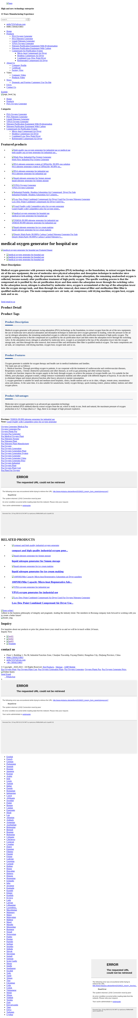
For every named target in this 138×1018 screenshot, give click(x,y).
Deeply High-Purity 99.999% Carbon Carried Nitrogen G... (37, 237)
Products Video (18, 77)
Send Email (6, 674)
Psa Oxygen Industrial (10, 463)
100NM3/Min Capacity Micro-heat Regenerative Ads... (42, 582)
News (8, 80)
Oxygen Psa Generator (10, 434)
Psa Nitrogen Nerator (10, 439)
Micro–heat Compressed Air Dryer (32, 53)
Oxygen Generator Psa (10, 429)
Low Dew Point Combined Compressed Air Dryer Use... (42, 603)
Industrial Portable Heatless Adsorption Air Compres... (35, 195)
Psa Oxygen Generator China (13, 458)
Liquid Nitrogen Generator (23, 41)
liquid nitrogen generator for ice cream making (31, 230)
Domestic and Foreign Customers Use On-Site (31, 82)
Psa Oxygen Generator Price (13, 460)
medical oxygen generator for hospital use (29, 216)
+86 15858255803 (14, 662)
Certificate (16, 68)
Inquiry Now (6, 632)
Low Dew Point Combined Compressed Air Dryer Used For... (38, 202)
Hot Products (48, 667)
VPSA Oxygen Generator (23, 43)
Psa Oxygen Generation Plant (13, 451)
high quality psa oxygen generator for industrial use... (34, 152)
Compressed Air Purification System (27, 51)
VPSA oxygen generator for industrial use (35, 592)
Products (10, 34)
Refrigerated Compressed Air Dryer (32, 60)
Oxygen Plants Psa (9, 431)
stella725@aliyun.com (15, 24)
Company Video (19, 75)
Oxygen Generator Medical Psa (14, 426)
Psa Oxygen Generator (10, 456)
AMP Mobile (69, 667)
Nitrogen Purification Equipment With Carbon (31, 48)
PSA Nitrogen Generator (22, 38)
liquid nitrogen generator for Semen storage (30, 180)
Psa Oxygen (6, 446)
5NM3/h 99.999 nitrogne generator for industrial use (34, 223)
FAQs (9, 85)
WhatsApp (9, 677)
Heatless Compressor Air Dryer (30, 55)
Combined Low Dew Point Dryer (31, 58)
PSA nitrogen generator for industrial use (29, 173)
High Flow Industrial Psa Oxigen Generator (30, 159)
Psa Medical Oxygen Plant (12, 436)
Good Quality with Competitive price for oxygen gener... (36, 209)
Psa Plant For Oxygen (10, 470)
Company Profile (19, 65)
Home (9, 31)
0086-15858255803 (14, 657)
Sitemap (59, 667)
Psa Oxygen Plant (8, 465)
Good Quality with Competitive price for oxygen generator (32, 422)
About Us (10, 63)
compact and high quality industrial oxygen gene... (40, 550)
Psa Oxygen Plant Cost (11, 468)
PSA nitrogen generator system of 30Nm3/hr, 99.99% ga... (36, 166)
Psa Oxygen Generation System (14, 453)
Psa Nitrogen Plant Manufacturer (15, 443)
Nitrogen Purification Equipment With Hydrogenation (35, 46)
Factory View (17, 70)
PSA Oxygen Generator (22, 36)
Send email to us (8, 302)
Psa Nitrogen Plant (9, 441)
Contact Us (11, 87)
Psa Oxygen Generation (11, 448)
